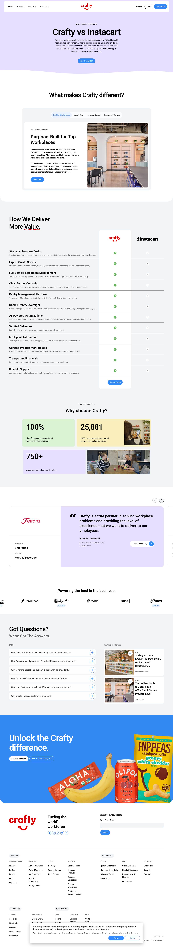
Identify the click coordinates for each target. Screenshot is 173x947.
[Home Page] (86, 6)
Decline (132, 938)
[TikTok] (58, 833)
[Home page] (23, 822)
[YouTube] (54, 833)
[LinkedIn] (49, 833)
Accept (116, 938)
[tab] (61, 115)
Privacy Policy (104, 929)
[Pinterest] (66, 833)
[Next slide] (161, 500)
